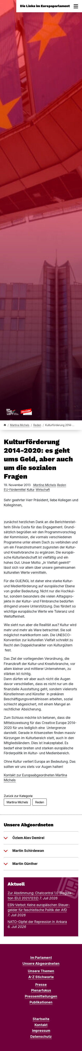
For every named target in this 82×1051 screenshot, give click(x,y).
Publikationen (41, 1002)
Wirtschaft (43, 489)
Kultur (31, 489)
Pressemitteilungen (41, 996)
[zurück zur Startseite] (19, 412)
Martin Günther (25, 864)
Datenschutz (41, 1037)
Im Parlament (41, 958)
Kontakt (41, 1025)
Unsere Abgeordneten (41, 963)
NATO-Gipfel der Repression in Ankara (37, 922)
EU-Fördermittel (15, 489)
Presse (41, 985)
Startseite (41, 1019)
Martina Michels (19, 425)
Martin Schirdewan (28, 851)
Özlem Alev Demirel (28, 838)
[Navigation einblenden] (76, 6)
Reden (37, 425)
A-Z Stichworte (41, 977)
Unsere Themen (41, 971)
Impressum (41, 1031)
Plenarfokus (41, 990)
